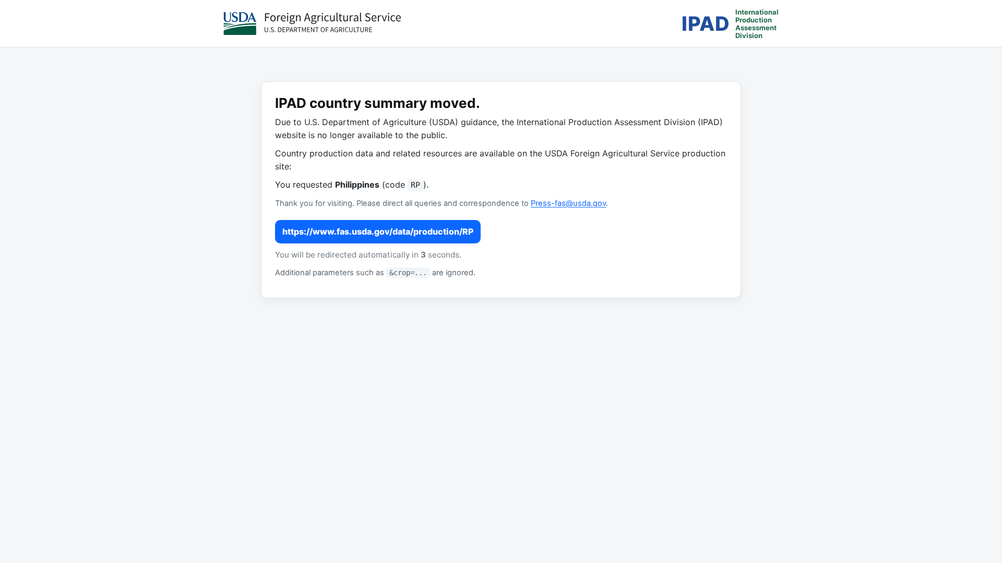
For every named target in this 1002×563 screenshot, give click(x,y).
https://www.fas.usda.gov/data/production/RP (377, 231)
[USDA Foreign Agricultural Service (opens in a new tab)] (312, 23)
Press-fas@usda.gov (568, 203)
